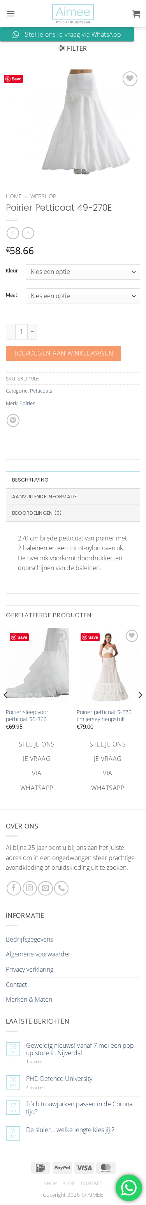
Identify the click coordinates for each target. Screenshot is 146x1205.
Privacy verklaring (29, 969)
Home (14, 196)
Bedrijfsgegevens (29, 939)
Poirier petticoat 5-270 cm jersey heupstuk (104, 715)
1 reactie (43, 1061)
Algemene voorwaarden (39, 954)
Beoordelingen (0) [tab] (37, 513)
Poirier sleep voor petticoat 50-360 (27, 715)
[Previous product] (28, 233)
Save (16, 79)
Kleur (12, 271)
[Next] (139, 711)
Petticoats (41, 390)
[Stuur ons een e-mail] (45, 888)
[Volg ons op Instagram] (30, 888)
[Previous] (6, 711)
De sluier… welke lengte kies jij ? (70, 1130)
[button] (10, 13)
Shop (50, 1183)
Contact (16, 984)
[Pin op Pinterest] (13, 420)
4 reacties (44, 1087)
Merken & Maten (29, 999)
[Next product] (13, 233)
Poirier (27, 403)
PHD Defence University (59, 1078)
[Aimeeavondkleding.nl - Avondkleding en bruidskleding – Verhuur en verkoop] (73, 14)
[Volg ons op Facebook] (14, 888)
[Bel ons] (61, 888)
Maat (11, 295)
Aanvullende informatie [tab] (44, 496)
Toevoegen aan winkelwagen (64, 353)
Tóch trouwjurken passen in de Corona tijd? (79, 1107)
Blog (69, 1183)
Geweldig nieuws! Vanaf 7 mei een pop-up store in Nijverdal (81, 1049)
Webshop (43, 196)
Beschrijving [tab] (30, 479)
